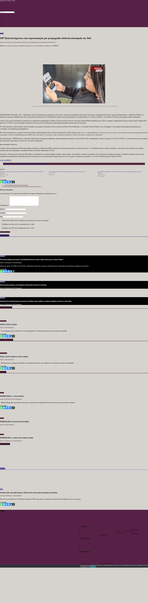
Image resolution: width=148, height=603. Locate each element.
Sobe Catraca (3, 321)
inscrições (117, 558)
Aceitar (93, 566)
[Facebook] (8, 182)
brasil (108, 555)
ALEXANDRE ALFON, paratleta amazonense (15, 185)
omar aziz (144, 558)
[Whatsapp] (1, 182)
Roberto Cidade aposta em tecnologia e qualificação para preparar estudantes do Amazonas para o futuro (105, 533)
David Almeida (135, 555)
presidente (123, 560)
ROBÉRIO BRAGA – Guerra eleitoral (12, 396)
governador (97, 558)
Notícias (5, 15)
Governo (103, 558)
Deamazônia (143, 555)
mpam (135, 558)
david (129, 555)
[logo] (4, 520)
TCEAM (88, 562)
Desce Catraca (3, 353)
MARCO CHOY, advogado (8, 324)
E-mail (3, 213)
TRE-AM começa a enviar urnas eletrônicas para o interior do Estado (25, 164)
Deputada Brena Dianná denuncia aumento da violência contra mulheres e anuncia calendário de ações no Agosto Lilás (35, 301)
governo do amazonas (109, 558)
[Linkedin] (11, 182)
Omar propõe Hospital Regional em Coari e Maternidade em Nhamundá (97, 532)
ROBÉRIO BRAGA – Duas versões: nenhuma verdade (16, 438)
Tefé (54, 42)
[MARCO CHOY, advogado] (4, 318)
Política (5, 26)
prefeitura (107, 560)
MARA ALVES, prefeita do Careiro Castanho (14, 356)
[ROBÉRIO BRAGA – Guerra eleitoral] (15, 390)
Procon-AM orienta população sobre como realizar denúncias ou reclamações (22, 186)
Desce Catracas (7, 25)
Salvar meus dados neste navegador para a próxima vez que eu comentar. (25, 220)
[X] (13, 182)
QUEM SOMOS (4, 522)
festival (86, 558)
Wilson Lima (97, 562)
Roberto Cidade (130, 560)
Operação (82, 560)
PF (96, 560)
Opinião (5, 18)
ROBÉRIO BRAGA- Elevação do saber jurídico (14, 421)
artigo (104, 555)
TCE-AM (83, 562)
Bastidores (5, 22)
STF (144, 560)
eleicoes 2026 (82, 558)
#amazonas (83, 555)
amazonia (100, 555)
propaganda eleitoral (34, 42)
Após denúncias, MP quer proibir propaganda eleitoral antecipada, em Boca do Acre (67, 171)
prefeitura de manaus (116, 560)
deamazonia (19, 42)
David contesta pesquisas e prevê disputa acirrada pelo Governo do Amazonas (23, 285)
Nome (2, 209)
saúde (142, 560)
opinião (86, 560)
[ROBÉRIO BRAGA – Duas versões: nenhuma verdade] (5, 431)
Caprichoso (111, 555)
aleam (87, 555)
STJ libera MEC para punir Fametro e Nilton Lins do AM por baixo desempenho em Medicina (28, 492)
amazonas (24, 42)
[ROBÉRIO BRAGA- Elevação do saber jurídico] (5, 415)
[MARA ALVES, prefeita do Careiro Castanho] (4, 350)
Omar (141, 558)
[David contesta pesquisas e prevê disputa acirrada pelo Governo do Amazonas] (5, 279)
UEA (92, 562)
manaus (128, 558)
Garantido (91, 558)
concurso (123, 555)
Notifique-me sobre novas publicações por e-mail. (18, 228)
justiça (120, 558)
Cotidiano (5, 19)
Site (1, 216)
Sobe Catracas (6, 23)
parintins (91, 560)
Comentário (4, 205)
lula (123, 558)
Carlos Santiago (117, 555)
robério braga (138, 560)
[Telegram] (3, 182)
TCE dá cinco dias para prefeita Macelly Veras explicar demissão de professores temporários (102, 531)
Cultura (5, 16)
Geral (4, 21)
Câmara (126, 555)
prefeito (101, 560)
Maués (133, 558)
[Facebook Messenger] (6, 182)
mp (28, 42)
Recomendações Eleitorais (46, 42)
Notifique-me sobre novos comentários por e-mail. (18, 224)
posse (98, 560)
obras (139, 558)
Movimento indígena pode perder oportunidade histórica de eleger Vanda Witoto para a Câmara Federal (31, 259)
